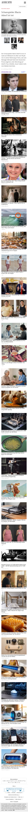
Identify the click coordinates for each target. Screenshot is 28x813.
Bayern (8, 8)
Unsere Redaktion (10, 799)
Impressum (19, 792)
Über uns (20, 797)
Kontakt (13, 792)
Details (6, 810)
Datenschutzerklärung (13, 794)
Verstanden (10, 810)
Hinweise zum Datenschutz (10, 797)
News (9, 792)
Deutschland (3, 8)
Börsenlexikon (14, 779)
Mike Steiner (18, 799)
